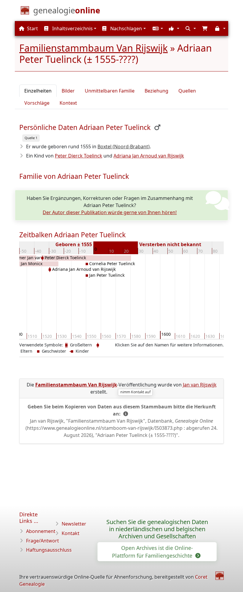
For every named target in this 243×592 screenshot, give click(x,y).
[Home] (219, 576)
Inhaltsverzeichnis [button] (72, 28)
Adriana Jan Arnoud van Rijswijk (148, 155)
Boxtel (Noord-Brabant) (123, 146)
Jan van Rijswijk (200, 384)
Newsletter (74, 524)
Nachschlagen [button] (125, 28)
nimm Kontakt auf (135, 391)
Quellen (187, 90)
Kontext (68, 103)
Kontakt (70, 533)
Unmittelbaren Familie (110, 90)
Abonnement (40, 531)
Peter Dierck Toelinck (78, 155)
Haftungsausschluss (49, 550)
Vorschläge (36, 103)
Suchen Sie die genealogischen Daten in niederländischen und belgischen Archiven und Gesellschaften (157, 529)
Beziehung (156, 90)
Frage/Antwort (42, 540)
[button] (157, 28)
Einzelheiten (38, 90)
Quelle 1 (31, 138)
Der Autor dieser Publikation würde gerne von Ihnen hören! (110, 212)
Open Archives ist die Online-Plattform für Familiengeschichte (153, 551)
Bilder (68, 90)
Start (32, 28)
